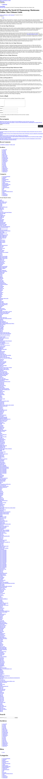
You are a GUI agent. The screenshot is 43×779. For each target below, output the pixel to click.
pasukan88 (2, 286)
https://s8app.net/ (3, 237)
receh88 (1, 287)
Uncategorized (4, 195)
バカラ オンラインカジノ (5, 334)
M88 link (1, 348)
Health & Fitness (5, 183)
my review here (2, 378)
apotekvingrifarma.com (4, 686)
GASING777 (2, 443)
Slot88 (1, 310)
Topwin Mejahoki (3, 415)
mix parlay (2, 416)
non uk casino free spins (4, 486)
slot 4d (1, 488)
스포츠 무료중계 (3, 656)
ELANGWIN (2, 442)
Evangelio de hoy (3, 651)
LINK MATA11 (3, 574)
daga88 (1, 290)
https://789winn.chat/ (3, 258)
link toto (1, 482)
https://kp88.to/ (2, 242)
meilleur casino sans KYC (4, 369)
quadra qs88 (2, 449)
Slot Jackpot (2, 250)
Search (1, 124)
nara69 (1, 306)
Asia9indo (2, 578)
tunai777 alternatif (3, 421)
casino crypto (2, 341)
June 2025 (4, 163)
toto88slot (1, 328)
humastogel (2, 262)
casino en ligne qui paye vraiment (6, 367)
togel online (2, 231)
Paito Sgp (1, 570)
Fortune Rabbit (2, 463)
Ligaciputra (2, 549)
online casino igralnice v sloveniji (6, 311)
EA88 (1, 205)
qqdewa (1, 597)
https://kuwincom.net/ (4, 245)
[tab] (2, 2)
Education (4, 180)
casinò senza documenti (4, 313)
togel (1, 489)
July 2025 (4, 162)
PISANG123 (2, 441)
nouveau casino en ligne (4, 368)
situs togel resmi (3, 589)
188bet (1, 685)
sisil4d (1, 249)
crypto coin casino (3, 436)
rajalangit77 (2, 634)
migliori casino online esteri (5, 357)
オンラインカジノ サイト (5, 335)
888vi (1, 269)
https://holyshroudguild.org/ (5, 675)
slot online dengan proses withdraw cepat (7, 681)
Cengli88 (1, 327)
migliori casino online (4, 374)
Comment (2, 106)
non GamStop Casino (4, 303)
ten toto (1, 330)
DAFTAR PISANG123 (4, 467)
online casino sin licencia (4, 337)
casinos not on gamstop (4, 252)
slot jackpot (2, 219)
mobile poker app (3, 354)
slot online (2, 246)
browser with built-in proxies (5, 381)
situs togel (2, 659)
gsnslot (1, 390)
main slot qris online (3, 573)
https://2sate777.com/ (3, 420)
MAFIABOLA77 (3, 637)
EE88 (1, 501)
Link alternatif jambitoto (4, 379)
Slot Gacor (2, 545)
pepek (1, 683)
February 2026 (4, 155)
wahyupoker (2, 673)
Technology (4, 193)
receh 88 (1, 629)
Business (3, 178)
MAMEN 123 (2, 447)
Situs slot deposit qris (3, 500)
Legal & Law (4, 186)
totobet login (2, 459)
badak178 (1, 595)
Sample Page (4, 4)
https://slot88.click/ (3, 434)
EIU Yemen (2, 506)
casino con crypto (3, 361)
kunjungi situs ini (3, 283)
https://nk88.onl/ (3, 321)
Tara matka (2, 631)
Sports (3, 192)
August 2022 (4, 171)
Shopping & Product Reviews (7, 191)
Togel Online (2, 624)
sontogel (1, 452)
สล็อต (1, 433)
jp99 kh (1, 294)
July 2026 (4, 150)
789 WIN (1, 278)
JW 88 (1, 276)
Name (1, 108)
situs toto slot (2, 662)
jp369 (1, 293)
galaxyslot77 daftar (3, 224)
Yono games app (3, 202)
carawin (1, 616)
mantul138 (2, 359)
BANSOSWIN (2, 439)
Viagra (1, 397)
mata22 (1, 643)
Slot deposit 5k (2, 324)
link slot (1, 645)
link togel (1, 678)
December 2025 (5, 157)
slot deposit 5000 (3, 375)
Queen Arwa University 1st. (5, 542)
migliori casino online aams (5, 312)
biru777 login (2, 588)
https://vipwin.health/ (3, 256)
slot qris (1, 247)
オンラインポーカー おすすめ (6, 358)
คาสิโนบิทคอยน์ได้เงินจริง (5, 226)
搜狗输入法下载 (3, 516)
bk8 (0, 483)
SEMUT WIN (2, 446)
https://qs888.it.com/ (3, 232)
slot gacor (1, 207)
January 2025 (4, 167)
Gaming (3, 182)
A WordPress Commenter (4, 144)
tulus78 (1, 617)
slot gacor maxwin (3, 709)
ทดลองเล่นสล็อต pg (4, 598)
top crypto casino (3, 479)
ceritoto (1, 503)
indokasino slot (2, 580)
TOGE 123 (2, 444)
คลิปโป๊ (1, 491)
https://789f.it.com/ (3, 236)
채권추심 (2, 505)
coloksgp (1, 233)
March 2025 (4, 166)
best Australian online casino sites (6, 586)
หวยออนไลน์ (2, 680)
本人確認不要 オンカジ (4, 342)
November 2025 (5, 158)
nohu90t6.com (2, 215)
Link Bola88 (2, 344)
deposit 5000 (2, 387)
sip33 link (1, 377)
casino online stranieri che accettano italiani (7, 507)
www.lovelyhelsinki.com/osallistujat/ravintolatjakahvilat (10, 677)
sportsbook (2, 499)
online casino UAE (3, 317)
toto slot (1, 571)
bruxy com (2, 498)
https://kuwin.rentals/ (3, 257)
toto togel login (2, 689)
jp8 (0, 297)
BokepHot (2, 510)
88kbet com (2, 259)
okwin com (2, 260)
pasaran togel (2, 263)
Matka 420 (2, 428)
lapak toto (1, 492)
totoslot (1, 515)
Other (4, 7)
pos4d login (2, 382)
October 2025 (4, 159)
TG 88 (1, 254)
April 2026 (4, 153)
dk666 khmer (2, 547)
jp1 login (1, 609)
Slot (0, 307)
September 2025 (5, 160)
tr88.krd (1, 277)
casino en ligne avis (3, 356)
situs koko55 (2, 585)
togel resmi (2, 699)
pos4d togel (2, 464)
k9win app (2, 475)
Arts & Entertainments (6, 176)
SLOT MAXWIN (3, 466)
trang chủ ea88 (2, 213)
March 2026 (4, 154)
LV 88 (1, 275)
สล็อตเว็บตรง (2, 240)
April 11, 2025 (5, 14)
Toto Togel (2, 693)
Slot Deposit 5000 (3, 647)
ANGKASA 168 (3, 569)
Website (1, 112)
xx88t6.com (2, 216)
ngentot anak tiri (3, 614)
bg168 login (2, 608)
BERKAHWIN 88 (3, 445)
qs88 (1, 315)
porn (1, 300)
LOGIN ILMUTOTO (4, 453)
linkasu (1, 495)
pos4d (1, 376)
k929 (1, 650)
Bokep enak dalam (3, 349)
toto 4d (1, 607)
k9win (1, 474)
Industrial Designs (5, 185)
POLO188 (2, 440)
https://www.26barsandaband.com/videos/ (7, 583)
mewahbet (2, 281)
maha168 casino (3, 222)
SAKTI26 (2, 657)
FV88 (1, 203)
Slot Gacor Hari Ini (3, 371)
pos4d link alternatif (3, 417)
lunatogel (1, 426)
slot (0, 228)
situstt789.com (2, 633)
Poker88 (1, 493)
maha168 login (2, 223)
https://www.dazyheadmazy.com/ (6, 668)
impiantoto (2, 671)
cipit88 (1, 437)
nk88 (1, 244)
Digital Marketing (5, 179)
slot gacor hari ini (3, 622)
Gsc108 (1, 694)
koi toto (1, 592)
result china (2, 305)
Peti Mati (1, 670)
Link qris (1, 572)
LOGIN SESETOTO (4, 478)
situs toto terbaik (3, 385)
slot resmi (1, 644)
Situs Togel (2, 660)
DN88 (1, 204)
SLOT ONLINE (3, 465)
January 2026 (4, 156)
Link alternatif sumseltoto (4, 388)
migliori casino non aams (4, 512)
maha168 (1, 221)
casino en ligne (2, 336)
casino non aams (3, 309)
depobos (1, 429)
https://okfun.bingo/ (3, 267)
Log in (3, 752)
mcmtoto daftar (2, 702)
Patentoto (1, 696)
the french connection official (5, 230)
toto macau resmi (3, 517)
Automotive (4, 177)
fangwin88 (2, 438)
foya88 (1, 285)
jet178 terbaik (2, 593)
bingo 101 (2, 200)
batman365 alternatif (3, 623)
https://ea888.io (2, 268)
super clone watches (3, 612)
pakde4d (1, 319)
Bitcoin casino (2, 351)
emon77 (1, 214)
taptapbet (1, 264)
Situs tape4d (2, 462)
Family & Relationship (6, 181)
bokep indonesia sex (3, 487)
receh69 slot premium (4, 284)
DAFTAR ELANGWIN (4, 468)
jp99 (1, 295)
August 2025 (4, 161)
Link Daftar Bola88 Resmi (4, 611)
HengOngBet (2, 504)
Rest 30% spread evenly (4, 546)
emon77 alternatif (3, 225)
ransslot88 (2, 476)
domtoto (1, 539)
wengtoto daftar (3, 451)
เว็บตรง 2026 (2, 398)
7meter (1, 674)
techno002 (2, 251)
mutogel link (2, 621)
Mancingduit (2, 456)
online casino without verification (6, 448)
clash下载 (2, 460)
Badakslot (2, 220)
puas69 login (2, 282)
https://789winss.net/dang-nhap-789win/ (7, 323)
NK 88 (1, 255)
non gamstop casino (3, 201)
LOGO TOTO (2, 481)
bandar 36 (2, 518)
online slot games (3, 502)
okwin (1, 253)
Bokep (1, 396)
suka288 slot (2, 380)
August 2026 (4, 149)
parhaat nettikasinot (3, 649)
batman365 (2, 658)
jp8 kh (1, 296)
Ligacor (1, 640)
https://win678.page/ (3, 271)
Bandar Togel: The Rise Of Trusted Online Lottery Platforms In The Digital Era (14, 135)
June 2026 (4, 151)
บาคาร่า (1, 211)
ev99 (1, 238)
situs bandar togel (3, 706)
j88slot (1, 477)
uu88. (1, 199)
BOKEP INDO (2, 480)
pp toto (1, 703)
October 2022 (4, 169)
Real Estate (4, 190)
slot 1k (1, 666)
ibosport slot (2, 427)
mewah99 (1, 301)
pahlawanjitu (2, 541)
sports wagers (2, 684)
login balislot (2, 363)
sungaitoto (2, 370)
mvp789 (1, 314)
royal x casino (2, 646)
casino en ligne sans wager (4, 332)
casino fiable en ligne (3, 372)
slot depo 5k (2, 347)
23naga (1, 514)
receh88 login (2, 690)
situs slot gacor (2, 261)
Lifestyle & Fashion (5, 187)
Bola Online (2, 584)
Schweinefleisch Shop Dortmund (6, 340)
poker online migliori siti (4, 373)
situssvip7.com (2, 626)
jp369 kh (1, 292)
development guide (3, 540)
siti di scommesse (3, 362)
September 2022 (5, 170)
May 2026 (4, 152)
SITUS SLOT (2, 431)
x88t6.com (2, 217)
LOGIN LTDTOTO (3, 458)
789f (1, 243)
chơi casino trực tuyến (4, 227)
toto (0, 457)
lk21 (1, 350)
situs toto (1, 688)
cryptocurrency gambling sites (5, 484)
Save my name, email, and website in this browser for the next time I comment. (15, 114)
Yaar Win (1, 325)
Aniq (12, 14)
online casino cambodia (4, 548)
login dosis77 (2, 661)
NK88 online (2, 272)
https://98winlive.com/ (4, 322)
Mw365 (1, 299)
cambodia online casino (4, 298)
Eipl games (2, 455)
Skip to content (5, 0)
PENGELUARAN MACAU (5, 419)
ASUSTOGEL (2, 635)
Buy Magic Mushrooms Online (32, 33)
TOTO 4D (2, 620)
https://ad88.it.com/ (3, 235)
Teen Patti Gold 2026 (4, 229)
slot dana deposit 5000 (4, 234)
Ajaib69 (1, 576)
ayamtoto (1, 364)
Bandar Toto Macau (3, 638)
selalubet (1, 672)
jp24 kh (1, 289)
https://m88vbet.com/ (3, 206)
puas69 (1, 704)
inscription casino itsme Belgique (6, 212)
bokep (1, 218)
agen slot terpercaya (3, 682)
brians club (2, 288)
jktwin (1, 691)
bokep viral (2, 454)
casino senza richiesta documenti (5, 318)
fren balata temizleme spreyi (5, 389)
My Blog (1, 7)
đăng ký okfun (2, 241)
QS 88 (1, 279)
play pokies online (3, 430)
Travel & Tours (5, 194)
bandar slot (2, 692)
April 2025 (4, 165)
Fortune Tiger (2, 423)
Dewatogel (2, 615)
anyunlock (2, 386)
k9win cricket (2, 248)
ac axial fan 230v (3, 485)
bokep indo (2, 326)
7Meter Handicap (3, 575)
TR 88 (1, 274)
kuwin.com (2, 273)
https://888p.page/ (3, 270)
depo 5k (1, 331)
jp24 (1, 291)
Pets (3, 189)
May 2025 (4, 164)
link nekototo (2, 308)
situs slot (1, 695)
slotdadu (1, 618)
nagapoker (2, 610)
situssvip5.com (2, 627)
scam (1, 613)
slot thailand (2, 577)
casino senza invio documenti (5, 511)
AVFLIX (1, 494)
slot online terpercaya (4, 304)
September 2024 (5, 168)
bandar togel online (3, 587)
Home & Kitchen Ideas (6, 184)
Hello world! (12, 144)
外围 (1, 424)
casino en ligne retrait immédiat (5, 333)
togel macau (2, 636)
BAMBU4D (2, 665)
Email (1, 110)
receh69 (1, 579)
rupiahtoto (2, 652)
